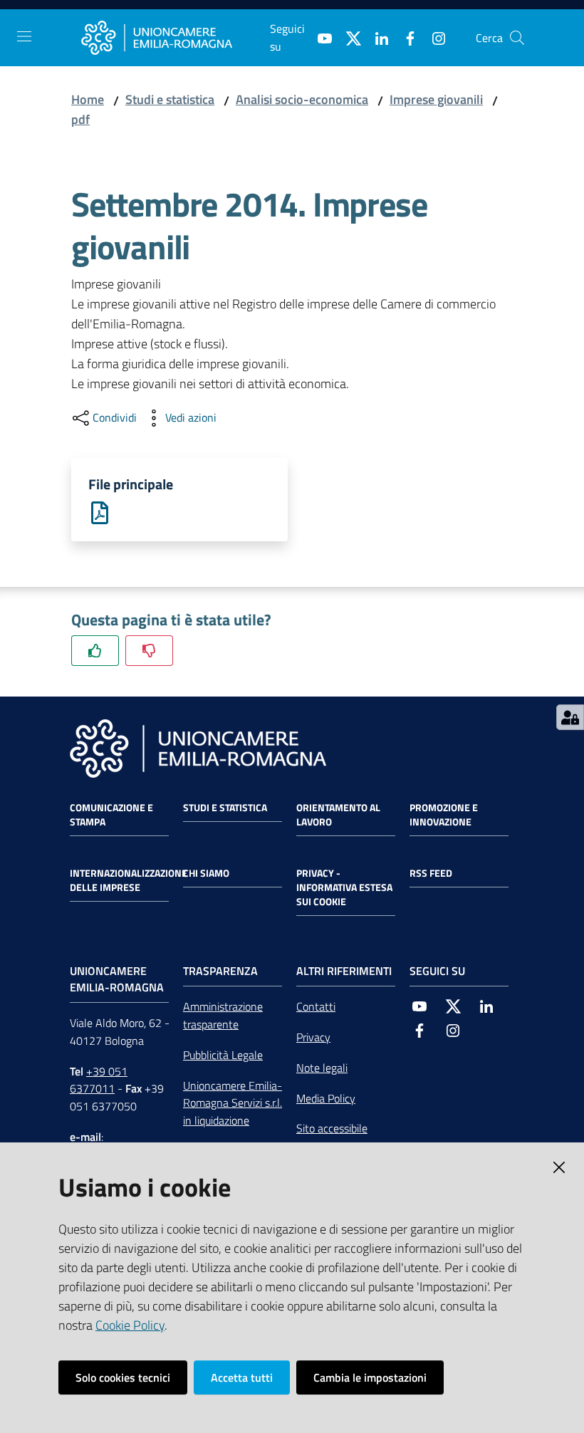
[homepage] (175, 38)
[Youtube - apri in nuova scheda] (319, 37)
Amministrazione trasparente (223, 1015)
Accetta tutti (242, 1377)
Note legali (322, 1067)
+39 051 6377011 (98, 1080)
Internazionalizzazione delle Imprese (128, 880)
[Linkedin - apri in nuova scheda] (376, 37)
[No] (149, 650)
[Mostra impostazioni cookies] (570, 717)
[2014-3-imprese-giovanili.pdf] (99, 511)
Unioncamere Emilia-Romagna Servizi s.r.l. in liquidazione (232, 1103)
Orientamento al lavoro (338, 815)
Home (87, 99)
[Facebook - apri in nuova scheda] (404, 37)
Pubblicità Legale (223, 1054)
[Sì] (95, 650)
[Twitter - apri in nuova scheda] (347, 37)
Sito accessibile (331, 1128)
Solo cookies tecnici (122, 1377)
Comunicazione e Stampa (111, 815)
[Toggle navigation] (24, 36)
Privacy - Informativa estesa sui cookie (344, 887)
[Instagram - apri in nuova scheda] (433, 37)
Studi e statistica (169, 99)
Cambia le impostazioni (370, 1377)
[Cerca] (517, 37)
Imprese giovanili (436, 99)
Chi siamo (206, 873)
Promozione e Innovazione (444, 815)
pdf (80, 119)
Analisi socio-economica (302, 99)
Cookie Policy (130, 1325)
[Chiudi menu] (532, 28)
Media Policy (325, 1098)
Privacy (313, 1037)
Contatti (315, 1006)
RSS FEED (431, 873)
